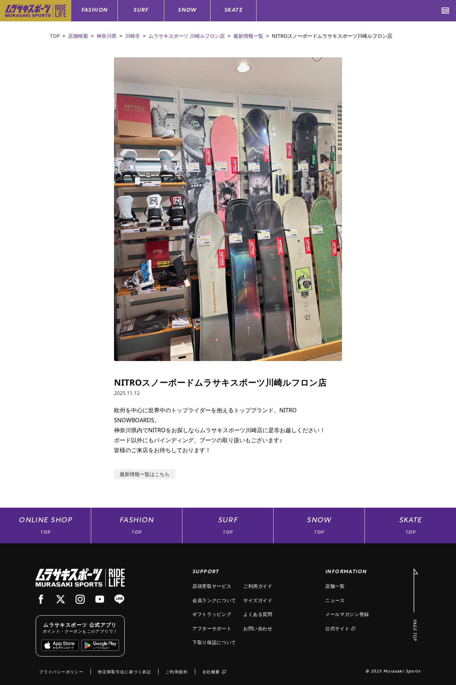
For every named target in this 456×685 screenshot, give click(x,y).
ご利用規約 (177, 671)
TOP (54, 35)
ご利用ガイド (258, 586)
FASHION (94, 10)
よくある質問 (258, 614)
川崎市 (132, 35)
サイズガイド (258, 600)
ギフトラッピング (211, 614)
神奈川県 (106, 35)
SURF (141, 10)
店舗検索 (78, 35)
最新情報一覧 (248, 35)
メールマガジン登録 (347, 614)
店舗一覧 (335, 586)
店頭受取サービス (211, 586)
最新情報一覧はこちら (145, 474)
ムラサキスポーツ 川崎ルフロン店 (187, 35)
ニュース (335, 600)
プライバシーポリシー (61, 671)
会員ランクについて (214, 600)
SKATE (233, 10)
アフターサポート (211, 628)
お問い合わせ (258, 628)
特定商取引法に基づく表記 (124, 671)
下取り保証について (214, 642)
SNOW (187, 10)
